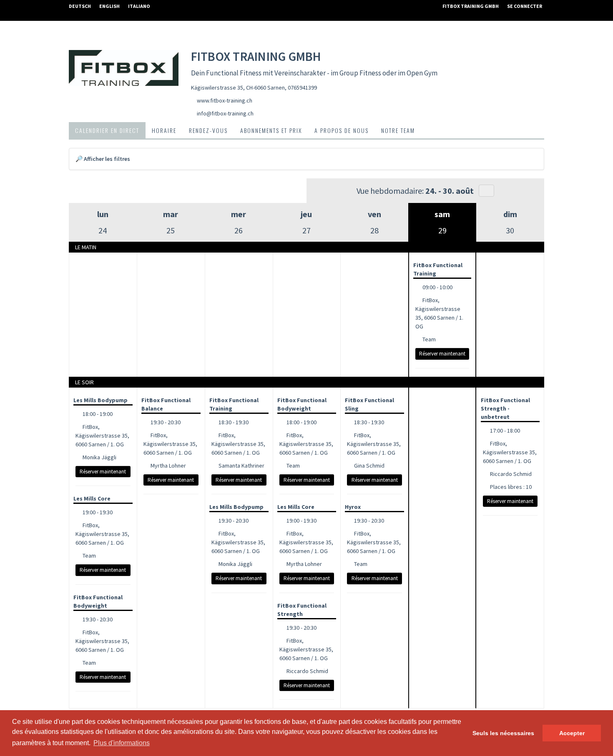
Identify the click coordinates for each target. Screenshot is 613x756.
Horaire (164, 130)
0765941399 (302, 87)
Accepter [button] (572, 733)
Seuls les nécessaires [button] (503, 733)
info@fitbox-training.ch (225, 113)
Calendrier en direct (107, 130)
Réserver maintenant (442, 353)
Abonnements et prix (271, 130)
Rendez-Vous (208, 130)
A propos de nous (341, 130)
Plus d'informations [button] (121, 742)
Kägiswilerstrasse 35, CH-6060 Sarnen (238, 87)
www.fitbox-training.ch (224, 100)
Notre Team (398, 130)
